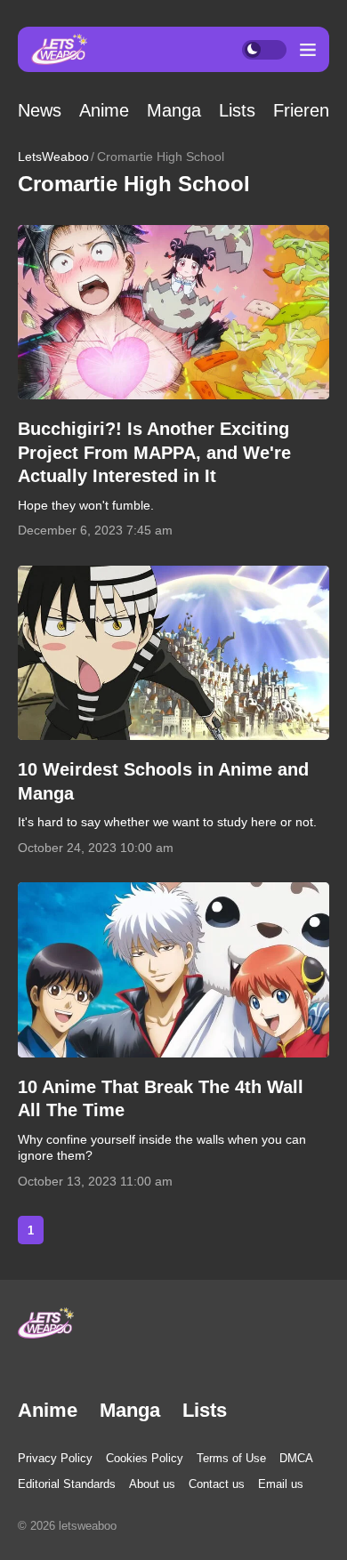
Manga (174, 110)
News (39, 110)
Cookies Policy (144, 1458)
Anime (104, 110)
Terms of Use (231, 1458)
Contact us (217, 1484)
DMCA (296, 1458)
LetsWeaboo (53, 156)
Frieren (301, 110)
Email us (280, 1484)
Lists (237, 110)
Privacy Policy (55, 1458)
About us (152, 1484)
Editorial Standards (67, 1484)
